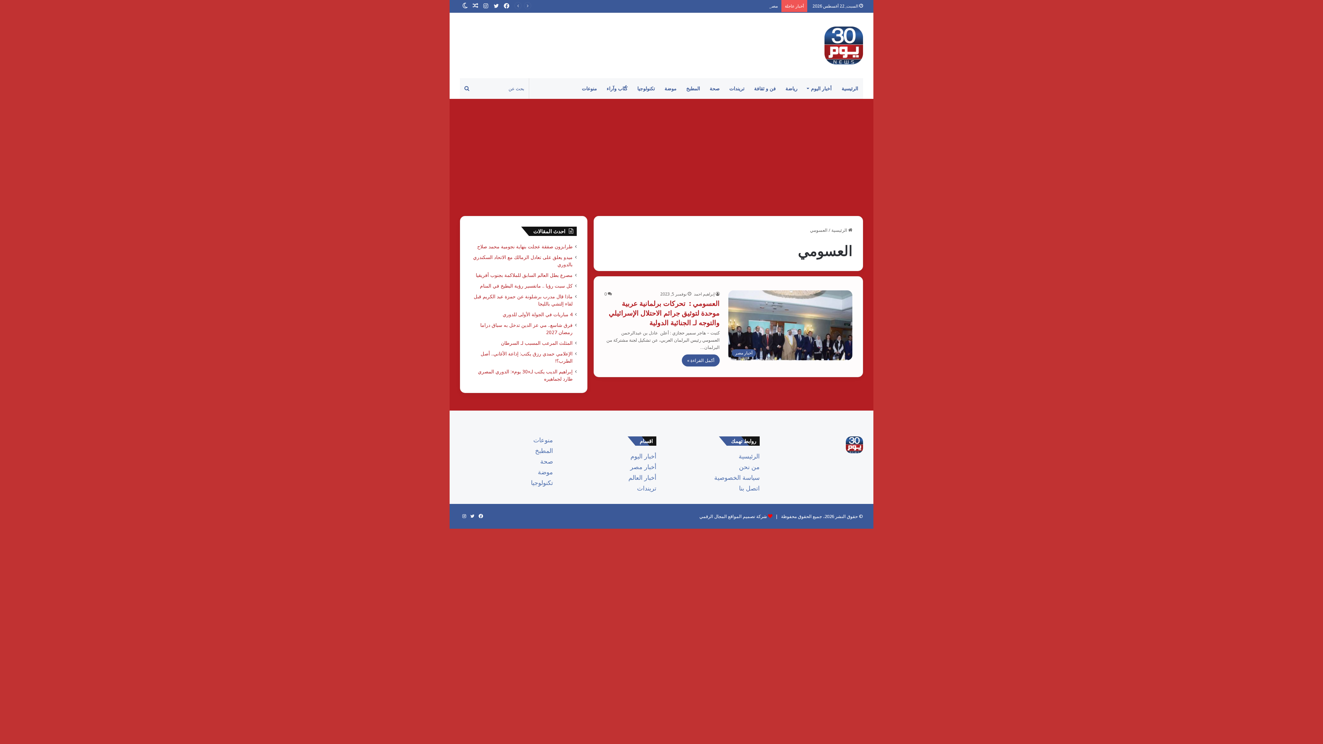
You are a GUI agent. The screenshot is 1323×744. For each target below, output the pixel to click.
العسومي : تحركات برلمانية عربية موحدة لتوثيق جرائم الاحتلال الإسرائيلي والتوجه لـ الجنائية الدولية (664, 313)
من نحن (749, 467)
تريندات (737, 88)
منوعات (589, 88)
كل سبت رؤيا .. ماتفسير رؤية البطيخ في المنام (526, 285)
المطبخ (693, 88)
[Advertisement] (661, 157)
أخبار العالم (642, 477)
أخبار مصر (643, 467)
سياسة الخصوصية (737, 477)
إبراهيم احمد (704, 294)
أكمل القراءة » (701, 360)
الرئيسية (850, 88)
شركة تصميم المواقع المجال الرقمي (733, 516)
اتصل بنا (749, 488)
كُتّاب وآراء (617, 88)
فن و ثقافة (765, 88)
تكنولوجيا (646, 88)
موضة (671, 88)
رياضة (792, 88)
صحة (715, 88)
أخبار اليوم (821, 88)
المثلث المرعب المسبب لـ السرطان (537, 343)
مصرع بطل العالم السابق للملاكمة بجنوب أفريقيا (733, 6)
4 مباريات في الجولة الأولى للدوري (538, 314)
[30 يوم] (843, 45)
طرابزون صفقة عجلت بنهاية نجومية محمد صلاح (525, 246)
